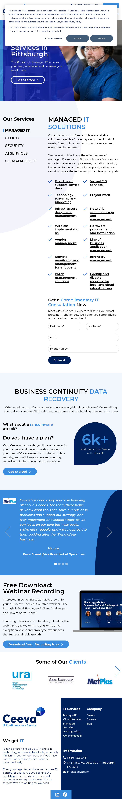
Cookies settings (53, 38)
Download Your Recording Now (34, 644)
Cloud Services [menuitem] (72, 719)
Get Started (25, 80)
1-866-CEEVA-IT (77, 757)
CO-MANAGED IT (20, 161)
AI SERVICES (16, 153)
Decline (101, 38)
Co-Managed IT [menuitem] (72, 735)
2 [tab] (59, 564)
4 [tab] (66, 564)
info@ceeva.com (78, 771)
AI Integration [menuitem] (71, 731)
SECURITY (14, 145)
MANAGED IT (17, 130)
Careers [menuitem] (92, 719)
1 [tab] (55, 564)
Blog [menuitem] (89, 723)
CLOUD (12, 138)
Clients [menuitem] (91, 715)
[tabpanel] (61, 528)
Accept (77, 38)
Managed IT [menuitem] (70, 715)
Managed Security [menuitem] (69, 725)
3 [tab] (63, 564)
